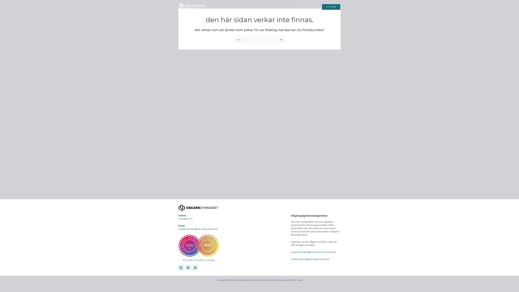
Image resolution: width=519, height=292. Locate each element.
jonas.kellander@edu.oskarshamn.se (310, 252)
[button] (331, 7)
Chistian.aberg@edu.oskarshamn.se (310, 259)
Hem (302, 7)
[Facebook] (181, 267)
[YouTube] (195, 267)
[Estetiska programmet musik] (191, 6)
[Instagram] (188, 267)
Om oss (313, 7)
